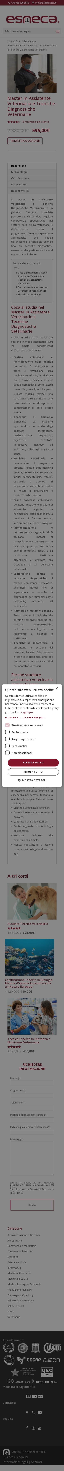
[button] (32, 717)
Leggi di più (26, 712)
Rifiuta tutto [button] (33, 771)
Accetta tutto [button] (33, 762)
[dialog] (32, 735)
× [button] (56, 688)
